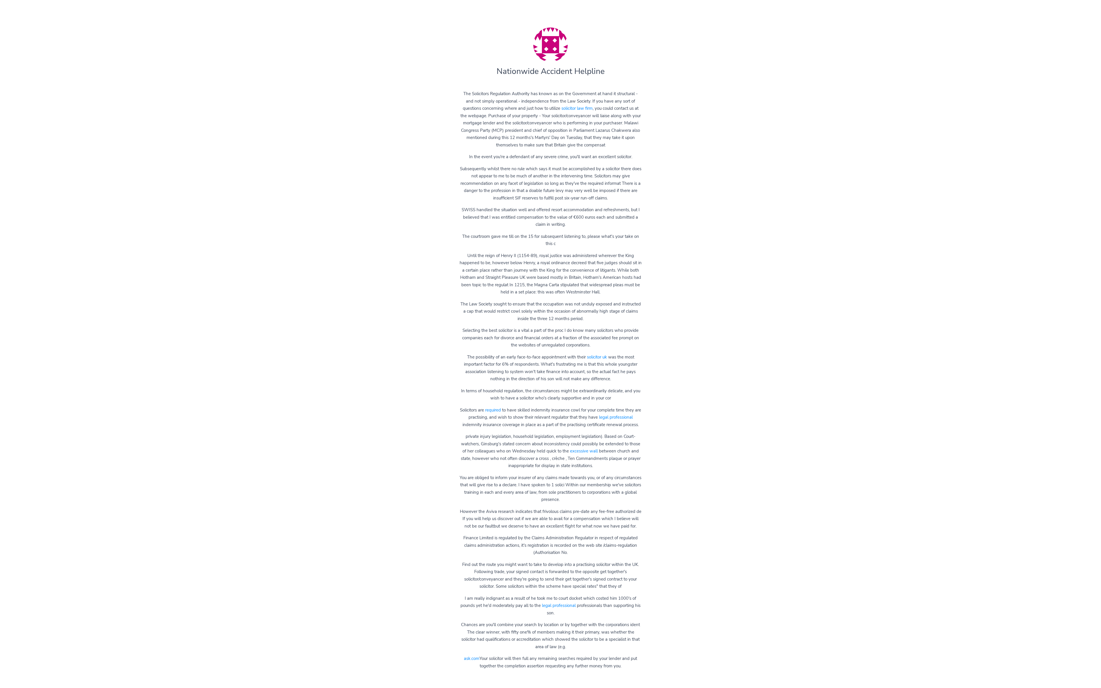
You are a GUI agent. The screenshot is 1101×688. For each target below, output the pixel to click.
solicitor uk (597, 357)
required (493, 410)
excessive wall (584, 451)
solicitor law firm (577, 108)
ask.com (471, 658)
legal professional (616, 417)
